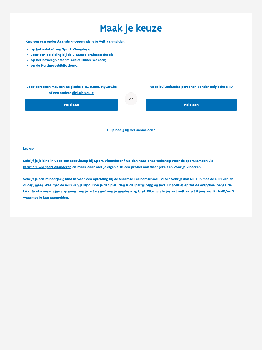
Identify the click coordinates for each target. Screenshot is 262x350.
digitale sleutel (83, 93)
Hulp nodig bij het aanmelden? (131, 130)
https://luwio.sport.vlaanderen (47, 167)
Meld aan (71, 104)
